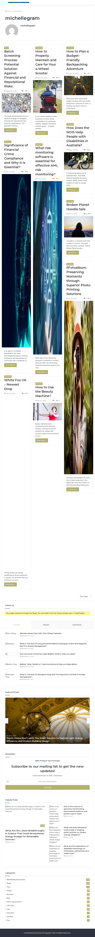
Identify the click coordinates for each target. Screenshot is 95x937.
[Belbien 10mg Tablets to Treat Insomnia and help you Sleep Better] (11, 667)
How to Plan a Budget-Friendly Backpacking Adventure (77, 60)
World (9, 883)
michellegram (28, 25)
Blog (8, 898)
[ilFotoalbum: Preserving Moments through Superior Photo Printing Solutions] (78, 387)
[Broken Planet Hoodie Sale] (78, 226)
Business (39, 48)
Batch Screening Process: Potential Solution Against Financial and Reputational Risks (15, 68)
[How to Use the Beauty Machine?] (47, 411)
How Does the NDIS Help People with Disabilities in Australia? (77, 136)
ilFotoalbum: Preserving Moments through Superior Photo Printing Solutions (78, 281)
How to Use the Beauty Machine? (44, 391)
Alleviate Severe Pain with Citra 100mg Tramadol (40, 633)
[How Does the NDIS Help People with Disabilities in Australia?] (78, 161)
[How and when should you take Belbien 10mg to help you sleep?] (11, 657)
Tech (6, 48)
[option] (47, 721)
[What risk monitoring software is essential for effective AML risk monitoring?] (47, 267)
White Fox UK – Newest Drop (15, 384)
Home (9, 11)
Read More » (10, 130)
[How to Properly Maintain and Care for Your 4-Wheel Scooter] (47, 96)
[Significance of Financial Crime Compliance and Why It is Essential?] (16, 260)
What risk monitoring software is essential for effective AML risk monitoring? (46, 161)
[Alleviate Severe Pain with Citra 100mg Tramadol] (11, 636)
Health (9, 891)
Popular (17, 625)
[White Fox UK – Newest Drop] (16, 482)
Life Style (70, 48)
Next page (84, 596)
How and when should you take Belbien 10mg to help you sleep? (47, 654)
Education (10, 913)
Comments (77, 625)
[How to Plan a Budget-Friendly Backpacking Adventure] (78, 85)
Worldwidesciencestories (16, 879)
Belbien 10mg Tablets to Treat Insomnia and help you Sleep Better (48, 664)
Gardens (10, 916)
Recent (46, 625)
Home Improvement (14, 902)
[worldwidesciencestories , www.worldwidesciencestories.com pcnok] (19, 2)
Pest (8, 920)
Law (8, 909)
